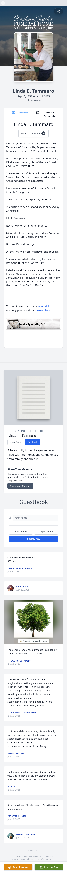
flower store (43, 310)
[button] (33, 622)
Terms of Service (42, 859)
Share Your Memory (20, 485)
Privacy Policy (25, 859)
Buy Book (32, 441)
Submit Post (33, 538)
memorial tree (46, 306)
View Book (15, 441)
